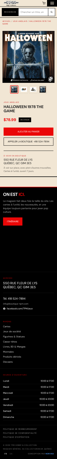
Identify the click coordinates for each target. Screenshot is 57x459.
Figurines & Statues (14, 336)
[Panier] (44, 3)
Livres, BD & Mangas (14, 346)
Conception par (41, 454)
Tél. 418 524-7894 (14, 298)
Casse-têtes (10, 341)
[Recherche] (51, 12)
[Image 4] (43, 89)
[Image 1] (14, 89)
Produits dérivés (12, 356)
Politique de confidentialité (20, 433)
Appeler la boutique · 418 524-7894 (28, 141)
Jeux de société (12, 331)
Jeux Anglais (20, 21)
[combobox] (33, 12)
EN (11, 454)
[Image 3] (33, 89)
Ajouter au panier (28, 131)
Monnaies (8, 351)
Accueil (6, 21)
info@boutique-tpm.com (15, 303)
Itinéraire (13, 221)
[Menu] (52, 3)
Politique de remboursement (20, 429)
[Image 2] (24, 89)
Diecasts (8, 361)
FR (5, 454)
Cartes (6, 326)
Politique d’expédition (16, 437)
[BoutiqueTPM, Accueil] (11, 3)
